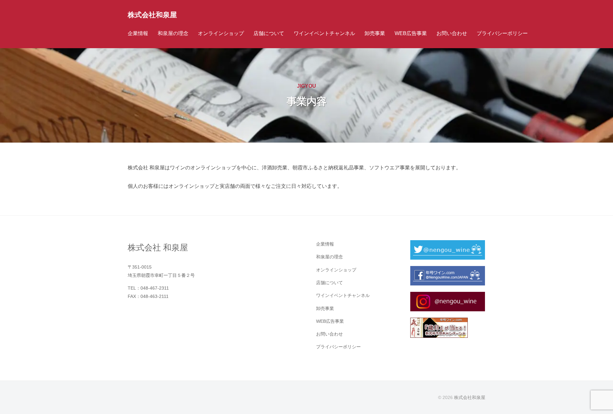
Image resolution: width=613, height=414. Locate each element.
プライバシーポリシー (502, 33)
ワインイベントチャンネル (324, 33)
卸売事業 (375, 33)
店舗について (269, 33)
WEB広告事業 (411, 33)
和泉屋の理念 (173, 33)
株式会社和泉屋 (152, 15)
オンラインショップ (221, 33)
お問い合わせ (451, 33)
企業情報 (138, 33)
